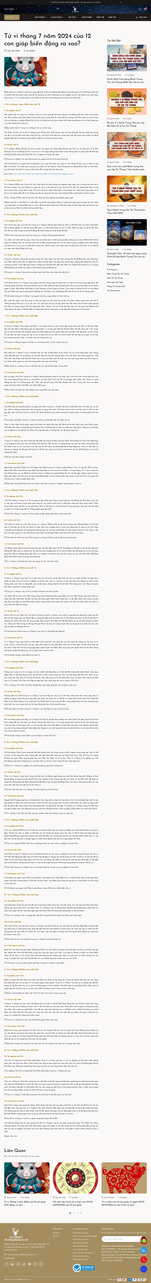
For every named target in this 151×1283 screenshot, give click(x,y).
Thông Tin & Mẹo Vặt (116, 286)
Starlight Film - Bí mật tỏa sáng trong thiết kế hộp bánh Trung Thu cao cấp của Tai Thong (127, 255)
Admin (32, 51)
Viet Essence (112, 270)
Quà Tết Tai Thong (115, 278)
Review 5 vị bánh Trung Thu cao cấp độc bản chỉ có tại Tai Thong (125, 124)
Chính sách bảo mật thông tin (83, 1253)
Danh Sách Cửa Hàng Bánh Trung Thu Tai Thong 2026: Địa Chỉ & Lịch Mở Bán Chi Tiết (125, 81)
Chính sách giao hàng (80, 1259)
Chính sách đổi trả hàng (81, 1256)
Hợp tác (112, 17)
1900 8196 (143, 17)
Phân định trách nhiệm (80, 1243)
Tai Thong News (113, 291)
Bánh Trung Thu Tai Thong (118, 274)
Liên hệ (100, 17)
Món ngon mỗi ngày (115, 282)
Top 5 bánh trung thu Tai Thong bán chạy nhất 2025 (126, 211)
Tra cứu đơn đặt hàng (80, 1249)
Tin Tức (72, 17)
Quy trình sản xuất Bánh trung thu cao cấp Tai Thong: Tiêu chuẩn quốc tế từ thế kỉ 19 (125, 168)
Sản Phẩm (40, 17)
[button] (30, 2)
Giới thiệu (87, 17)
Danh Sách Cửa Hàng (80, 1233)
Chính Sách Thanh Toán (81, 1239)
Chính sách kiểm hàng (80, 1246)
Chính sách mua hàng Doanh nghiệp (85, 1236)
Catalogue (56, 17)
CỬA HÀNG (9, 9)
